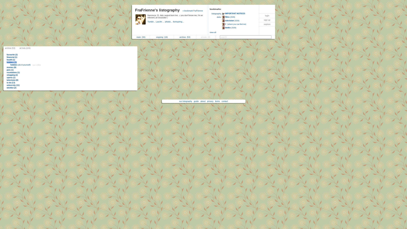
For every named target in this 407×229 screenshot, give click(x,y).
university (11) (13, 85)
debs (219, 17)
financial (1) (12, 57)
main (141, 37)
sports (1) (11, 77)
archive (184, 37)
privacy (210, 101)
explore (267, 24)
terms (217, 101)
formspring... (178, 22)
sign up (267, 20)
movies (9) (11, 67)
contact (225, 101)
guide (196, 101)
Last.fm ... (160, 22)
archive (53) (10, 48)
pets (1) (10, 70)
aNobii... (169, 22)
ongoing (162, 37)
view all (213, 32)
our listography (185, 101)
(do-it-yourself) (20, 65)
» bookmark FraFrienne (193, 11)
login (267, 16)
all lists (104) (25, 48)
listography (216, 14)
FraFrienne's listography (157, 10)
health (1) (11, 60)
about (202, 101)
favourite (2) (12, 55)
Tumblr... (152, 22)
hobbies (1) (12, 62)
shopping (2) (12, 75)
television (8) (12, 80)
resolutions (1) (13, 72)
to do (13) (11, 83)
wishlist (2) (11, 88)
